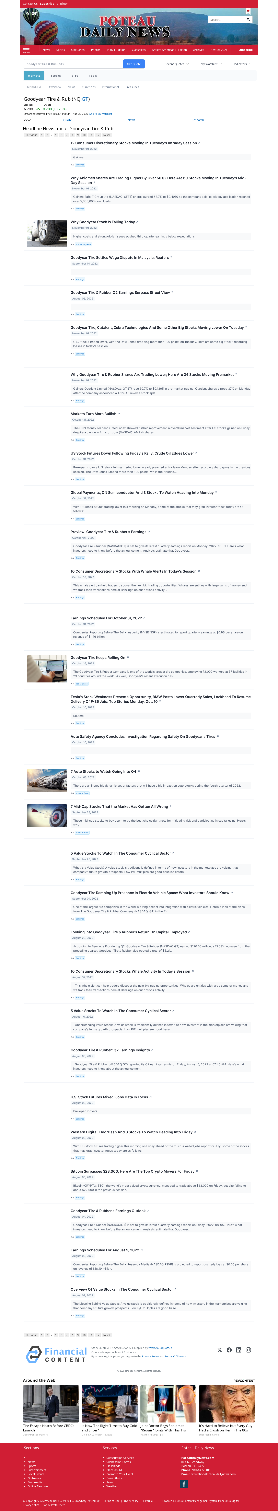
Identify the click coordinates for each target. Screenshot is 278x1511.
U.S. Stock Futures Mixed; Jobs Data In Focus (111, 1097)
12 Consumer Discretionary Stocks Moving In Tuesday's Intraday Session (136, 143)
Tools (93, 76)
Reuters (78, 715)
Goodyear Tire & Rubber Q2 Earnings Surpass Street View (122, 292)
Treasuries (132, 87)
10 (84, 135)
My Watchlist (209, 64)
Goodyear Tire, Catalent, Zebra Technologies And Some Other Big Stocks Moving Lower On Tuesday (159, 327)
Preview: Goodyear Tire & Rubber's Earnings (110, 532)
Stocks (56, 76)
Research (198, 120)
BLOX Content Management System (197, 1500)
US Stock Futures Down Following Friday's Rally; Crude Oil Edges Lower (134, 453)
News (71, 87)
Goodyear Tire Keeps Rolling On (100, 657)
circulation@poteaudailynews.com (213, 1474)
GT (85, 98)
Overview (55, 87)
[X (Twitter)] (220, 1354)
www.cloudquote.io (160, 1348)
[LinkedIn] (239, 1354)
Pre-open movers (85, 1111)
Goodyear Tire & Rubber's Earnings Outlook (110, 1211)
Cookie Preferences (54, 1505)
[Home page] (139, 20)
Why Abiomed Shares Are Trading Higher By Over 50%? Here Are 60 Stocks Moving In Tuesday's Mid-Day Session (158, 180)
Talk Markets (82, 684)
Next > (107, 135)
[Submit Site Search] (248, 19)
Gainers (78, 157)
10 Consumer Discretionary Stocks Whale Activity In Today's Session (132, 971)
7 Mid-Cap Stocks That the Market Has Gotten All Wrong (121, 806)
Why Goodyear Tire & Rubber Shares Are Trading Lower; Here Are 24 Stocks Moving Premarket (154, 374)
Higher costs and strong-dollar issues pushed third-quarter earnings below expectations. (134, 236)
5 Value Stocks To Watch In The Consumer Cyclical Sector (123, 853)
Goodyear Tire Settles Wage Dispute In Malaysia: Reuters (122, 257)
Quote (67, 120)
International (110, 87)
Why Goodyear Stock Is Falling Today (105, 222)
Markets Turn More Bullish (95, 414)
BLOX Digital (231, 1500)
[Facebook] (229, 1354)
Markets (34, 76)
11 (91, 135)
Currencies (89, 87)
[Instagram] (248, 1354)
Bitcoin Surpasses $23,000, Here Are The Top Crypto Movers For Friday (134, 1171)
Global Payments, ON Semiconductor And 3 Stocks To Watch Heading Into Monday (144, 492)
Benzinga (80, 165)
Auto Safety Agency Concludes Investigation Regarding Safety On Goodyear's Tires (145, 736)
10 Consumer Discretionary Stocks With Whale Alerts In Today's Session (135, 571)
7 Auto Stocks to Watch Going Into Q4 (105, 771)
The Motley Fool (83, 244)
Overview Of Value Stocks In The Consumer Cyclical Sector (124, 1289)
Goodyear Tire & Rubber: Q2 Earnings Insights (112, 1050)
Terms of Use (111, 1500)
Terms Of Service (175, 1356)
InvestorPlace (82, 793)
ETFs (74, 76)
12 (97, 135)
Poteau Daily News (55, 1500)
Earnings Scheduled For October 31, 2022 (108, 618)
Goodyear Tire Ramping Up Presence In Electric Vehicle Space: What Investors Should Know (152, 893)
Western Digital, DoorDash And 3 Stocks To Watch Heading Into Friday (133, 1132)
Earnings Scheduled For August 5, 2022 (107, 1250)
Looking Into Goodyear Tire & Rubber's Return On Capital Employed (131, 932)
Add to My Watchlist (100, 114)
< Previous (31, 135)
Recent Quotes (174, 64)
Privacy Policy (150, 1356)
